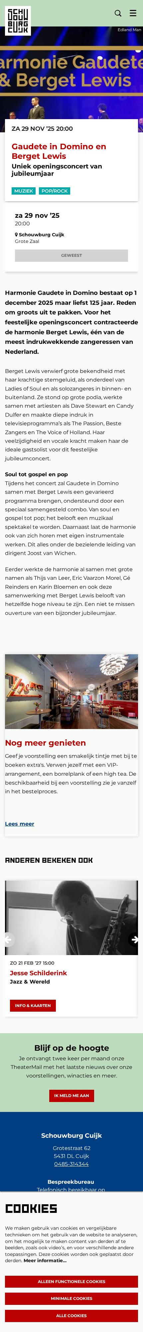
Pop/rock (55, 191)
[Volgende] (135, 939)
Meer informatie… (45, 1260)
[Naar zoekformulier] (118, 13)
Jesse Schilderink (38, 973)
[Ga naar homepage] (18, 16)
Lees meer (19, 824)
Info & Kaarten (33, 1005)
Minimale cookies (71, 1298)
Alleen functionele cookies (71, 1281)
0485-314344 (71, 1164)
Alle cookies (71, 1315)
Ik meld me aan (71, 1095)
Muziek (23, 191)
